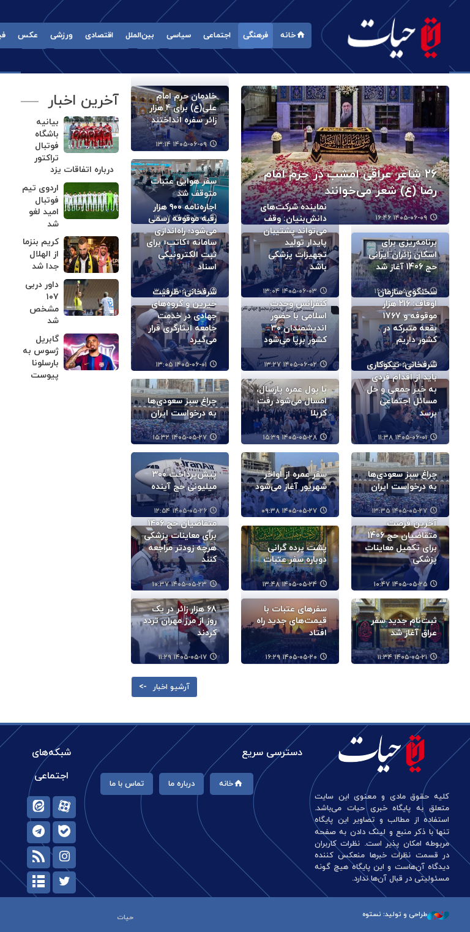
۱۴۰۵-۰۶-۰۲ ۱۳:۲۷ (290, 365)
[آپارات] (64, 807)
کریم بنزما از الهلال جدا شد (41, 254)
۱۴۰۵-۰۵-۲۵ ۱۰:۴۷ (400, 584)
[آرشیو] (38, 882)
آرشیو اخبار (171, 687)
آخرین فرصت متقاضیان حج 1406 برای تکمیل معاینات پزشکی (401, 541)
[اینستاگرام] (64, 857)
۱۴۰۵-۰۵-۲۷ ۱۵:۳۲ (180, 437)
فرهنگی (255, 35)
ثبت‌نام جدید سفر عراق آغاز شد (404, 627)
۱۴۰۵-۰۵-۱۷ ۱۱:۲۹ (183, 657)
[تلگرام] (38, 832)
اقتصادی (99, 35)
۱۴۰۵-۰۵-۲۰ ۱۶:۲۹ (291, 657)
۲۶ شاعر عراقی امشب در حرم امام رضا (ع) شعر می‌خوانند (350, 182)
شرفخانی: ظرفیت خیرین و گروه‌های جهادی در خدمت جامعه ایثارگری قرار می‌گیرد (182, 316)
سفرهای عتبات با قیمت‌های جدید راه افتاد (291, 621)
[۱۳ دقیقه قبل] (91, 200)
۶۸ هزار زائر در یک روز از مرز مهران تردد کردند (180, 621)
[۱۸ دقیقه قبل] (91, 352)
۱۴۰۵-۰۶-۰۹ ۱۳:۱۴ (181, 144)
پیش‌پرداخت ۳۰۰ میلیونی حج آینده (184, 481)
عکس (28, 35)
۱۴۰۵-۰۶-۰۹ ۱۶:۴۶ (401, 218)
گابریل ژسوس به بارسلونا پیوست (41, 357)
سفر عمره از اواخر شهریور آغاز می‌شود (291, 481)
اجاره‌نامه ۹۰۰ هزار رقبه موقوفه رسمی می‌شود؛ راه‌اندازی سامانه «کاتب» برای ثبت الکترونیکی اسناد (181, 237)
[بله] (64, 832)
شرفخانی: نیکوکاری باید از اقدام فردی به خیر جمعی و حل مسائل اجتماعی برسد (402, 389)
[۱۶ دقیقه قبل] (91, 297)
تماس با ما (127, 783)
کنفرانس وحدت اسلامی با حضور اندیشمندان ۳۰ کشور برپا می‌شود (295, 322)
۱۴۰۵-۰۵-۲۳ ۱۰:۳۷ (179, 584)
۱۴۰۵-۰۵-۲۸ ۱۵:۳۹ (290, 437)
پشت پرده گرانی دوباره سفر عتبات (295, 554)
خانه (288, 35)
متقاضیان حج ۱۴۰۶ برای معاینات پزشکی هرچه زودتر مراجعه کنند (180, 541)
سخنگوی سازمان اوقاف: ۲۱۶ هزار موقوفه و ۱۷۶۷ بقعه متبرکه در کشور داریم (407, 316)
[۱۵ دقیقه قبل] (91, 254)
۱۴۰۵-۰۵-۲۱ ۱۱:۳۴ (402, 657)
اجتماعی (217, 35)
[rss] (38, 857)
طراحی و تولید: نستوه (394, 914)
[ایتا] (38, 807)
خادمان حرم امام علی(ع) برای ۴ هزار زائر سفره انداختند (183, 108)
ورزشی (61, 35)
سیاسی (178, 35)
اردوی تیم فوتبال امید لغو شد (40, 206)
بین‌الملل (139, 35)
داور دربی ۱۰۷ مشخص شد (42, 303)
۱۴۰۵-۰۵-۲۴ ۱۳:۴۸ (290, 584)
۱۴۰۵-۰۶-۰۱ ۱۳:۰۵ (181, 365)
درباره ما (181, 783)
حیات (394, 37)
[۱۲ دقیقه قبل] (91, 134)
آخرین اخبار (83, 101)
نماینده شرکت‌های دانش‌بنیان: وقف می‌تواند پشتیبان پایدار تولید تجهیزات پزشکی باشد (293, 237)
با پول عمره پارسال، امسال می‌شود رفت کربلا (291, 401)
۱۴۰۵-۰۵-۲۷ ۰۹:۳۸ (289, 511)
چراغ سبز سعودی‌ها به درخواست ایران (182, 407)
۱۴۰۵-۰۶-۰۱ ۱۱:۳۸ (402, 437)
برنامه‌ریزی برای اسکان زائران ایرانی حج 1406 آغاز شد (402, 254)
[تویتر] (64, 882)
